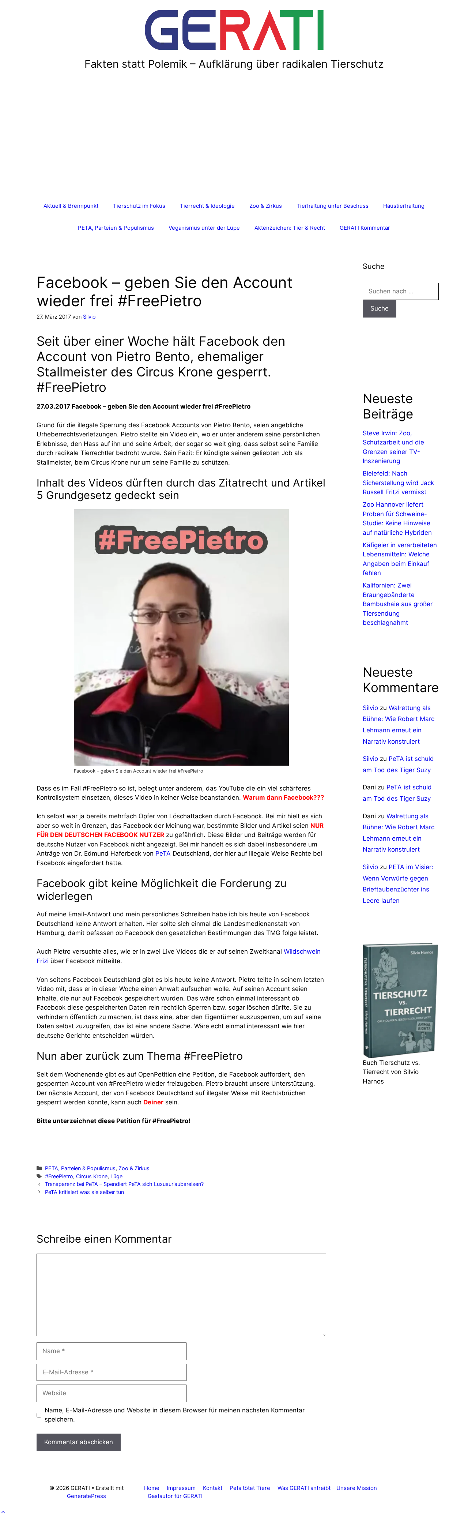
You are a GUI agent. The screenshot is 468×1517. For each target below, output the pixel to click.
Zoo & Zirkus (265, 205)
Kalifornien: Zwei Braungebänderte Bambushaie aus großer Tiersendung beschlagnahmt (398, 604)
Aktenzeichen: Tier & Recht (289, 227)
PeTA (163, 853)
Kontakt (212, 1487)
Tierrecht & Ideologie (207, 205)
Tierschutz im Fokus (139, 205)
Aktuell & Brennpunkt (71, 205)
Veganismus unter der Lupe (204, 227)
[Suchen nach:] (401, 291)
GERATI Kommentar (365, 227)
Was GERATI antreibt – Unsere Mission (327, 1487)
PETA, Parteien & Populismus (116, 227)
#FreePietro (59, 1176)
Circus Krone (91, 1176)
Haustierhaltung (403, 205)
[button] (3, 1512)
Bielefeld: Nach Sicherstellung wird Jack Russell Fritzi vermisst (398, 483)
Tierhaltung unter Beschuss (333, 205)
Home (151, 1487)
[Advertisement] (234, 140)
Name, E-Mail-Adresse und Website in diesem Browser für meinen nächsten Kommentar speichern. (175, 1415)
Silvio (370, 707)
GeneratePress (86, 1495)
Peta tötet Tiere (250, 1487)
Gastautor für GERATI (175, 1495)
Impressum (181, 1487)
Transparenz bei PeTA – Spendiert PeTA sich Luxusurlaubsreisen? (124, 1184)
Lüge (116, 1176)
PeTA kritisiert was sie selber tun (84, 1192)
